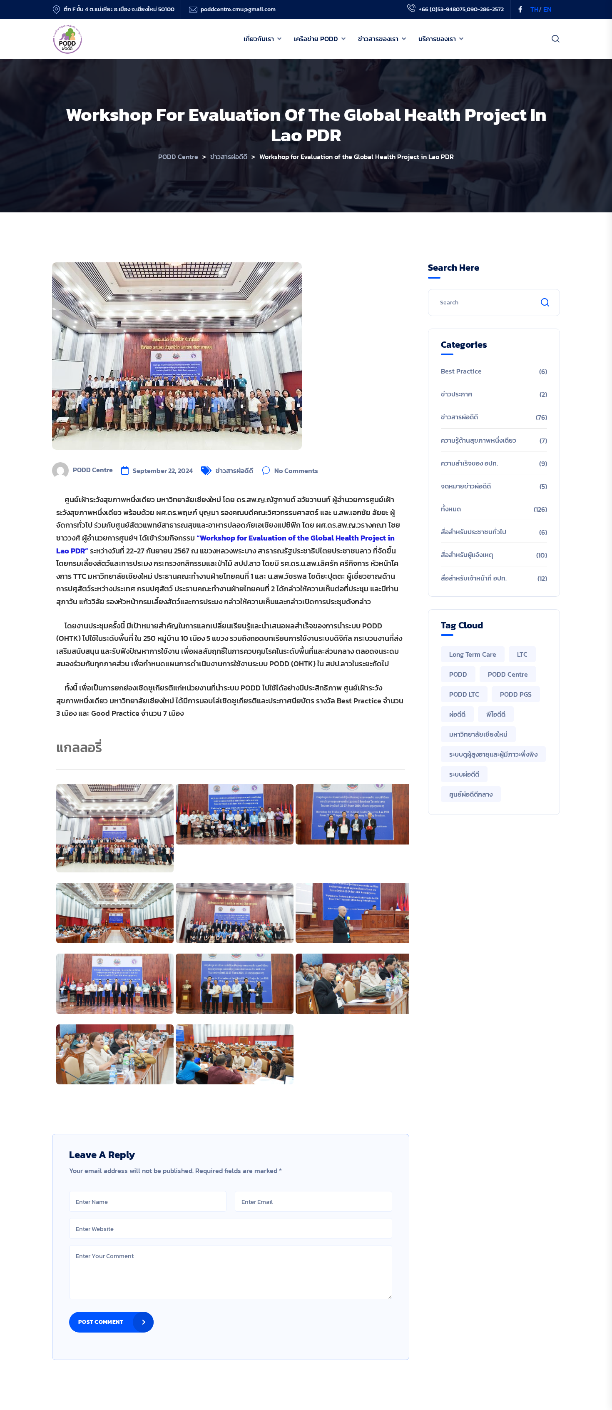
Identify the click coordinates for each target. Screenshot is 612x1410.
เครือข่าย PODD (316, 39)
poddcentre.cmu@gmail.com (238, 9)
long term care (472, 654)
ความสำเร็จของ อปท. (469, 463)
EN (547, 9)
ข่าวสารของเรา (378, 39)
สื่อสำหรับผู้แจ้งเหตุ (467, 555)
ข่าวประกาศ (456, 394)
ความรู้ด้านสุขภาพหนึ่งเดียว (478, 440)
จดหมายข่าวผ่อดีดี (466, 486)
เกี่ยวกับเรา (259, 39)
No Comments (296, 471)
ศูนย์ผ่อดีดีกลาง (471, 794)
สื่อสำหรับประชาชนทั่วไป (473, 532)
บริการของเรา (437, 39)
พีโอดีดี (495, 714)
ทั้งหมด (451, 509)
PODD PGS (516, 694)
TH (534, 9)
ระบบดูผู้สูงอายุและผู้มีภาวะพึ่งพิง (493, 754)
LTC (522, 654)
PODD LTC (464, 694)
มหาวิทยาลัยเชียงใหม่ (478, 734)
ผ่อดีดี (457, 714)
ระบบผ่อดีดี (464, 774)
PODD (458, 674)
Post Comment (100, 1322)
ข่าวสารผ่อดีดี (235, 471)
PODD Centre (93, 470)
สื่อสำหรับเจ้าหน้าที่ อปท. (474, 578)
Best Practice (461, 371)
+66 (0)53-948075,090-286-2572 (461, 9)
